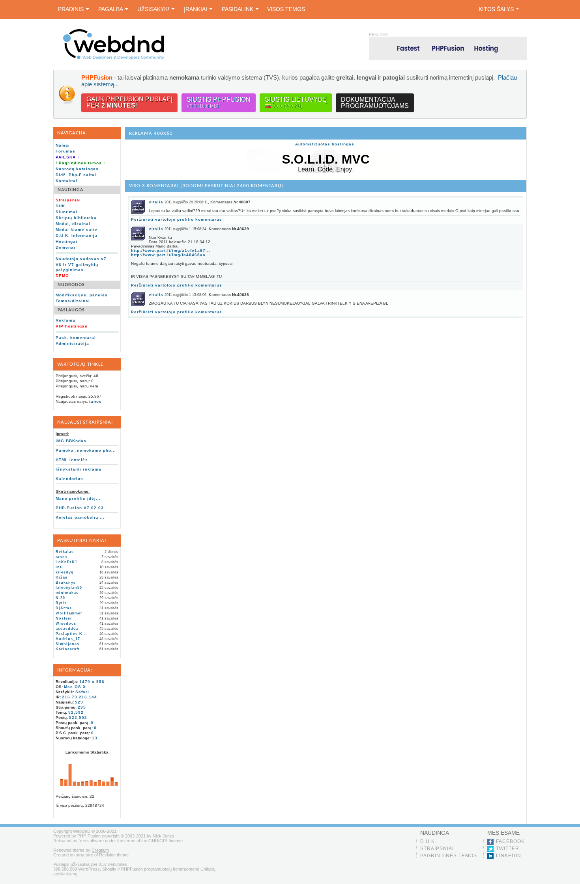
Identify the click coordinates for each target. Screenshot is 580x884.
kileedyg (65, 572)
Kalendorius (69, 478)
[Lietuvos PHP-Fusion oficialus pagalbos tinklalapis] (113, 58)
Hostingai (66, 241)
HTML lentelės (72, 460)
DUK (60, 206)
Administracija (72, 343)
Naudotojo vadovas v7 (81, 259)
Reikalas (65, 552)
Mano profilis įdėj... (78, 498)
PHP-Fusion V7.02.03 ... (83, 508)
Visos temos (286, 9)
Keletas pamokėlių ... (80, 517)
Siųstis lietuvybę (296, 102)
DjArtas (64, 608)
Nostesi (64, 618)
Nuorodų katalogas (77, 169)
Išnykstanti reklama (78, 469)
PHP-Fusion (89, 836)
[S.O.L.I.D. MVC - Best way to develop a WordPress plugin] (326, 171)
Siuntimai (66, 212)
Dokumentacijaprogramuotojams (375, 102)
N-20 (60, 598)
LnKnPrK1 (66, 562)
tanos (95, 401)
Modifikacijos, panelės (82, 295)
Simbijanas (67, 644)
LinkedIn (508, 855)
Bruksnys (66, 582)
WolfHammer (69, 613)
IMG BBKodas (71, 441)
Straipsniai (437, 848)
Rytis (61, 603)
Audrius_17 (68, 639)
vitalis (156, 202)
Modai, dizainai (73, 223)
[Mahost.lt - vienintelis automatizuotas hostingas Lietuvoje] (448, 48)
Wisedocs (66, 623)
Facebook (510, 841)
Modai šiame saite (76, 229)
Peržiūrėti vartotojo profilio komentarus (176, 219)
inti (59, 567)
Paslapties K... (71, 634)
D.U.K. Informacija (76, 235)
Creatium (100, 850)
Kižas (61, 577)
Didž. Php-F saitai (76, 175)
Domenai (65, 247)
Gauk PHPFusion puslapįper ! (129, 102)
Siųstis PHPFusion (219, 102)
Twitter (507, 848)
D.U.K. (428, 841)
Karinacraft (68, 649)
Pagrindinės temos (448, 855)
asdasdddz (67, 629)
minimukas (67, 593)
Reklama (65, 320)
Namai (63, 145)
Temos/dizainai (73, 301)
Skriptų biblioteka (76, 218)
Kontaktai (66, 181)
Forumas (65, 151)
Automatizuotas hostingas (324, 144)
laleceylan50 (69, 588)
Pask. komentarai (76, 337)
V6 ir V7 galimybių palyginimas (77, 267)
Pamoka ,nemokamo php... (86, 450)
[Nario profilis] (138, 212)
